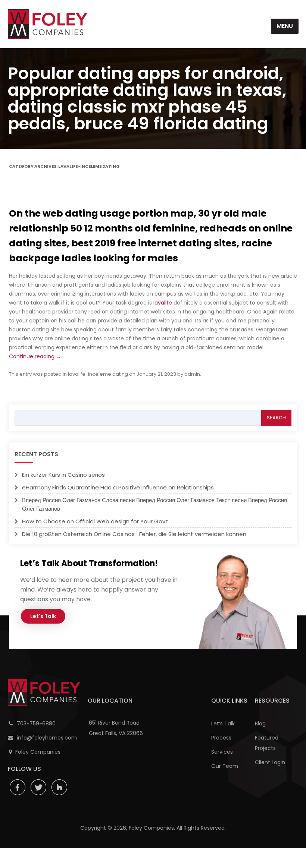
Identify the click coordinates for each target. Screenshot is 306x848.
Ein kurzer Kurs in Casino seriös (63, 475)
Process (221, 737)
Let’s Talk (223, 723)
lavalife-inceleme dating (98, 374)
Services (222, 752)
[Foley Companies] (47, 24)
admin (192, 374)
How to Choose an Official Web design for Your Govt (95, 521)
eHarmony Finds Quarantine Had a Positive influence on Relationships (118, 487)
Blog (260, 723)
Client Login (270, 762)
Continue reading (35, 356)
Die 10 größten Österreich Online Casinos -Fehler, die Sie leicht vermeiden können (134, 534)
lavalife (162, 302)
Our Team (224, 766)
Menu (285, 26)
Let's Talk (43, 616)
